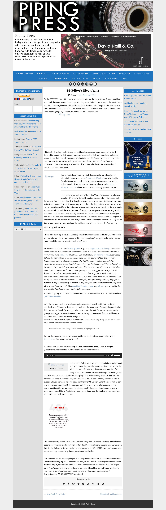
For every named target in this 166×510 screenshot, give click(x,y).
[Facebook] (74, 84)
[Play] (47, 355)
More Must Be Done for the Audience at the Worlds (27, 190)
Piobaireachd (44, 79)
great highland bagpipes (82, 286)
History (96, 79)
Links (125, 79)
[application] (83, 355)
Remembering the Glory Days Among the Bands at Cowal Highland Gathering (27, 124)
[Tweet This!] (64, 484)
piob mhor (100, 286)
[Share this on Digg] (93, 484)
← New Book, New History (55, 494)
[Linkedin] (82, 84)
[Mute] (112, 355)
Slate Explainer (74, 248)
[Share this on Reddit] (83, 484)
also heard (63, 255)
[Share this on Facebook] (69, 484)
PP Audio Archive (80, 73)
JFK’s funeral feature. (53, 296)
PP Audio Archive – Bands (104, 73)
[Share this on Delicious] (103, 484)
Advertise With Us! (60, 73)
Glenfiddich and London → (111, 494)
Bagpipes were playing (99, 248)
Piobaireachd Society (94, 178)
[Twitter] (70, 84)
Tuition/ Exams (60, 79)
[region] (106, 51)
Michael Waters (20, 131)
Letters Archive (112, 79)
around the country (102, 255)
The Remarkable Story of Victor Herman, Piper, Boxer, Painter (28, 168)
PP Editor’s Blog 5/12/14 (83, 90)
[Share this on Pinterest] (78, 484)
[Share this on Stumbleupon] (88, 484)
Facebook (48, 339)
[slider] (117, 355)
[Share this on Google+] (73, 484)
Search (17, 104)
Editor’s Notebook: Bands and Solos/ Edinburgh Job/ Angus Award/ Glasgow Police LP (136, 114)
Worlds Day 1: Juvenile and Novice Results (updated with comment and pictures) (27, 179)
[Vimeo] (91, 84)
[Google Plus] (78, 84)
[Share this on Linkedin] (98, 484)
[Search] (37, 109)
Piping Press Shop (24, 73)
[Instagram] (86, 84)
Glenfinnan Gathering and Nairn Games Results (26, 157)
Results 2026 (124, 73)
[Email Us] (95, 84)
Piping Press (25, 35)
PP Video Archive (141, 73)
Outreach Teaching (80, 79)
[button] (106, 51)
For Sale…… (42, 73)
